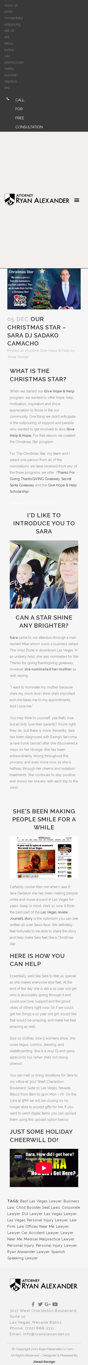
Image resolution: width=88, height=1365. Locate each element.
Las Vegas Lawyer (60, 1214)
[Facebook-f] (33, 1304)
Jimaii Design (18, 357)
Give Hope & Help (55, 351)
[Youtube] (55, 1304)
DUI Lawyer (32, 1214)
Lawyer (62, 1226)
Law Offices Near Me (35, 1226)
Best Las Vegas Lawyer (41, 1201)
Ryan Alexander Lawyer (28, 1252)
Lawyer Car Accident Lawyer (33, 1233)
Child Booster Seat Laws (38, 1207)
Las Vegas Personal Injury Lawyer (37, 1220)
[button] (77, 200)
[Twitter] (40, 1304)
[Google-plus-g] (47, 1304)
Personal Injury (20, 1245)
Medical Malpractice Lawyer (49, 1239)
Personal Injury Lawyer (56, 1245)
